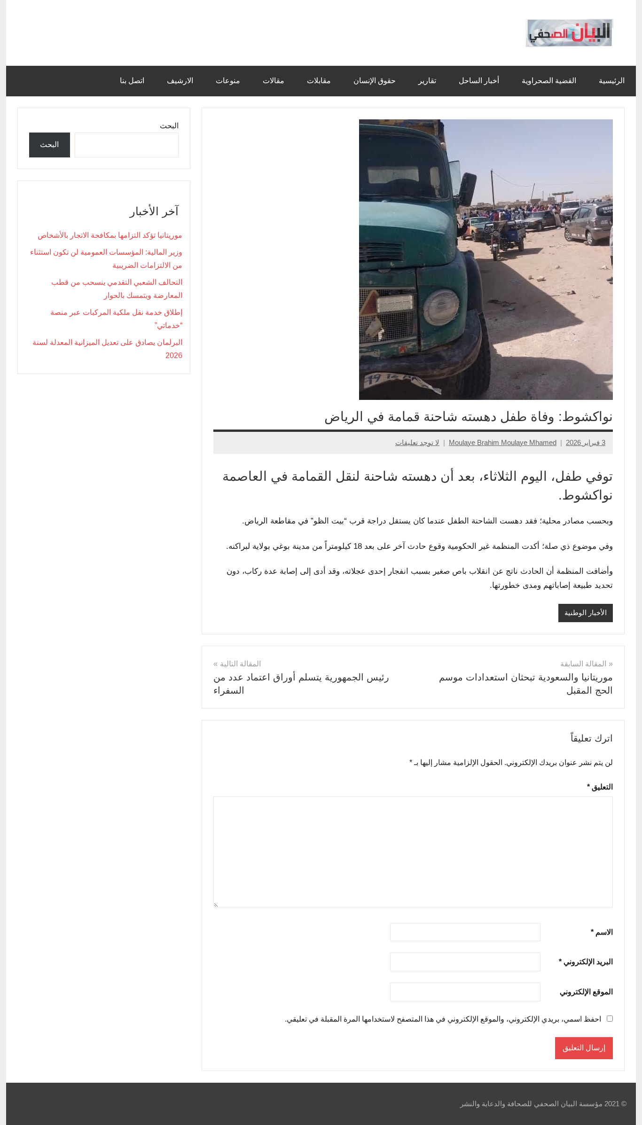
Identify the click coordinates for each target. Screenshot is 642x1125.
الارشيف (180, 81)
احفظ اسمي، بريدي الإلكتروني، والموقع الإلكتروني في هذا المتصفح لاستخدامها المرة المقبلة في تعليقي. (443, 1019)
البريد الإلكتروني (586, 962)
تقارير (427, 81)
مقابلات (319, 81)
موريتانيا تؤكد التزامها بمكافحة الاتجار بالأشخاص (110, 235)
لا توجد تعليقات (417, 442)
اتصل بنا (132, 81)
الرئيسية (612, 81)
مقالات (273, 81)
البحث (169, 126)
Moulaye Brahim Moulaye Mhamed (502, 442)
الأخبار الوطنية (585, 613)
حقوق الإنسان (374, 81)
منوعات (228, 81)
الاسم (602, 932)
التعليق (600, 787)
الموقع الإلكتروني (586, 992)
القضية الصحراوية (549, 81)
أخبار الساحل (479, 81)
